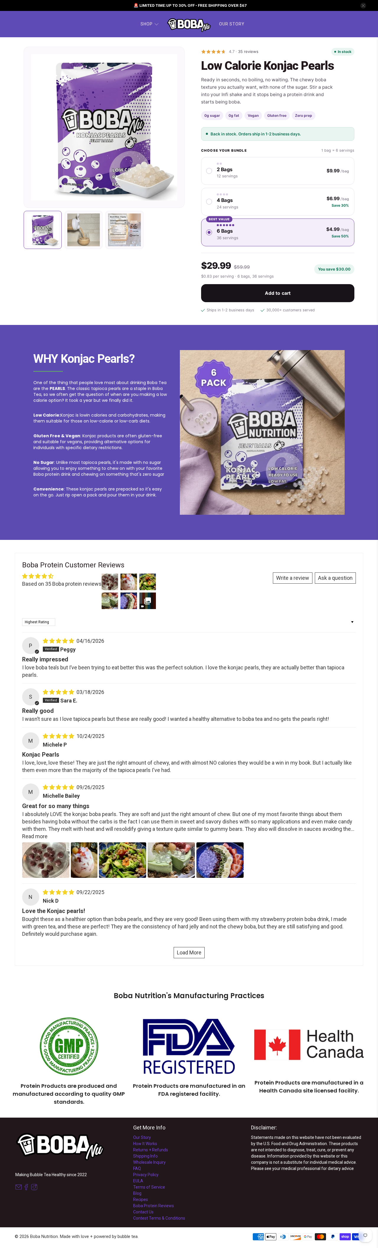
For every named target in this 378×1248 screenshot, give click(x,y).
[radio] (277, 171)
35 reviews (248, 51)
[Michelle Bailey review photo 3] (122, 860)
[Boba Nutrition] (189, 24)
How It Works (145, 1143)
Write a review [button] (292, 578)
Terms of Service (149, 1187)
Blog (137, 1193)
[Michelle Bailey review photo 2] (84, 860)
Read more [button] (35, 836)
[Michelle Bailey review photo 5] (220, 860)
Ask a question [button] (335, 578)
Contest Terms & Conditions (159, 1218)
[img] (58, 641)
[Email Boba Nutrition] (18, 1188)
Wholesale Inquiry (149, 1162)
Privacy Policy (146, 1174)
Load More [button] (189, 952)
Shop (147, 24)
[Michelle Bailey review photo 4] (171, 860)
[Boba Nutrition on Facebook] (26, 1188)
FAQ (137, 1168)
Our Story (232, 24)
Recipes (140, 1199)
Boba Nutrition (44, 1236)
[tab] (43, 230)
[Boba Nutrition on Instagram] (34, 1188)
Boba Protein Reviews (153, 1205)
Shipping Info (145, 1156)
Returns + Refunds (150, 1149)
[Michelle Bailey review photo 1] (45, 860)
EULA (138, 1181)
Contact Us (143, 1212)
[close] (363, 6)
